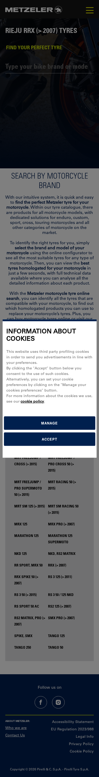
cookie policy (32, 401)
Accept (49, 439)
